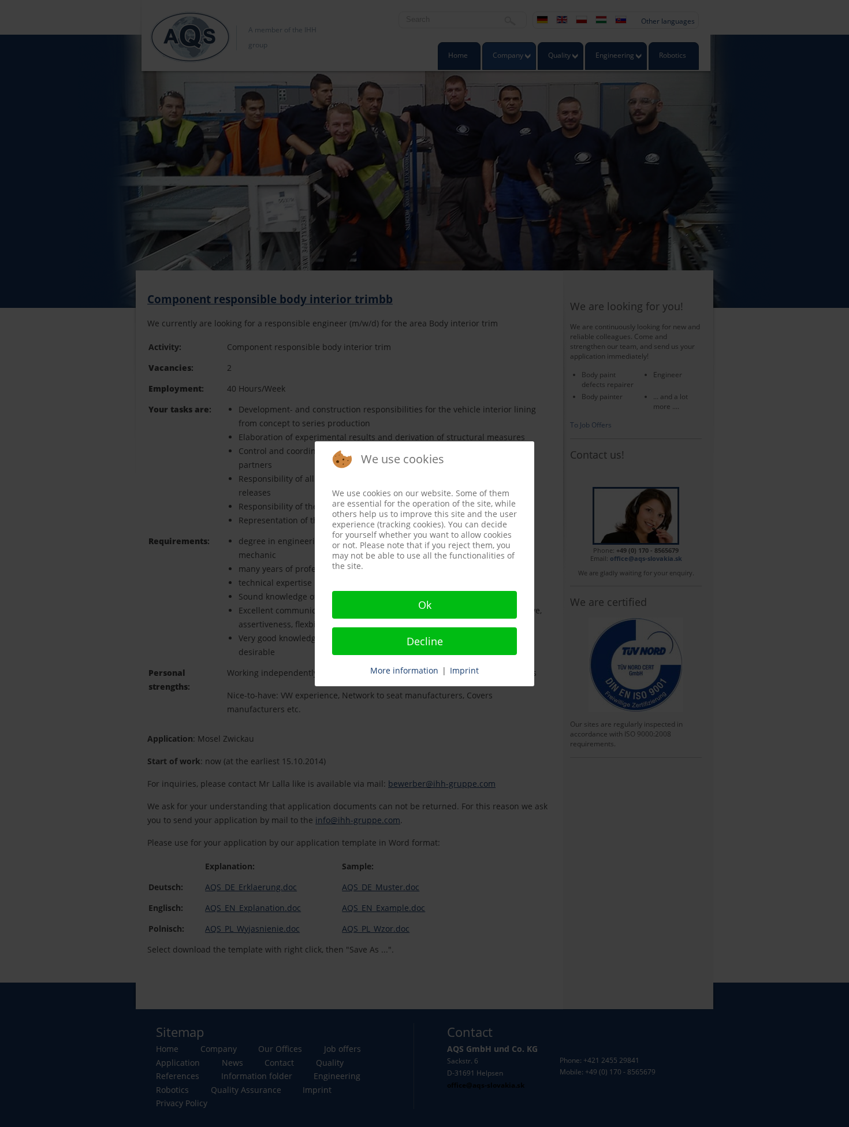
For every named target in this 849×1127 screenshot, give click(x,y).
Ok (424, 605)
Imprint (464, 670)
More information (404, 670)
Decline (425, 641)
